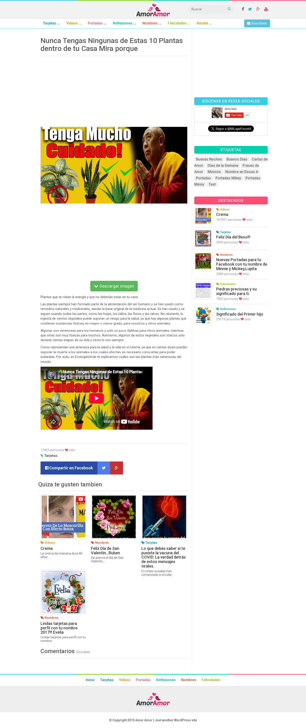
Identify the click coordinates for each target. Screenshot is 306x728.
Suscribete (258, 23)
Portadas (203, 178)
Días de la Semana (223, 165)
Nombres (188, 680)
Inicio (90, 680)
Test (212, 184)
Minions (214, 172)
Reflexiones (166, 680)
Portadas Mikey (228, 178)
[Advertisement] (114, 89)
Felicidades (211, 680)
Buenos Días (236, 159)
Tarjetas (50, 456)
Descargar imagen (116, 286)
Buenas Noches (209, 159)
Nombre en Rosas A (241, 172)
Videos (124, 680)
